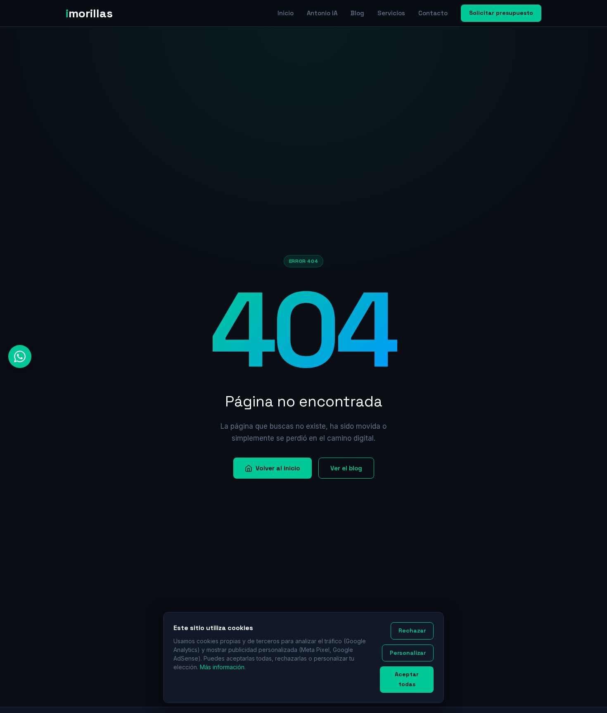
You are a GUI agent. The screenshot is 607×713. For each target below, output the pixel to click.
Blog (357, 13)
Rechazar (412, 630)
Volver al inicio (278, 468)
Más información (222, 667)
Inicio (285, 13)
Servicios (391, 13)
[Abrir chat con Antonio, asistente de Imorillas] (19, 356)
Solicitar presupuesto (501, 13)
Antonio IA (322, 13)
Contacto (433, 13)
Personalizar (408, 652)
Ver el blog (346, 468)
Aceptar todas (407, 679)
